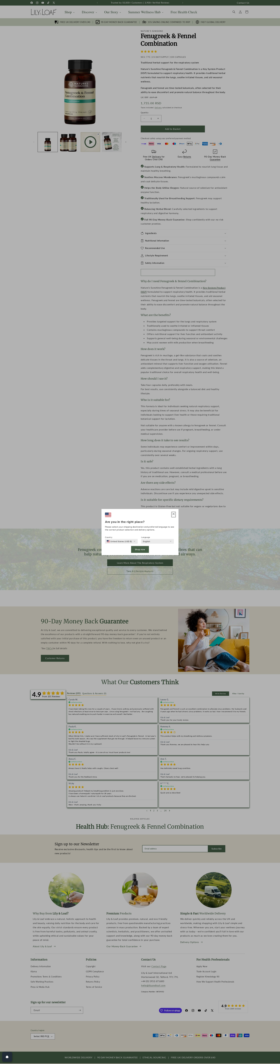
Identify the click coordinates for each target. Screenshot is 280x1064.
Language (145, 537)
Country (108, 537)
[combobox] (119, 541)
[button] (173, 514)
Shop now (140, 549)
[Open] (7, 1057)
